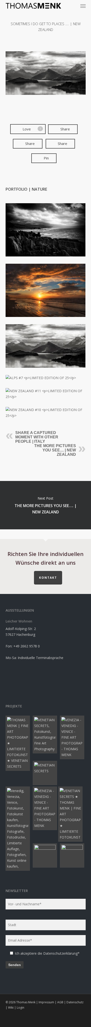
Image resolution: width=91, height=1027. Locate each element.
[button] (83, 5)
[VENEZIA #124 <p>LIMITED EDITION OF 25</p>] (18, 829)
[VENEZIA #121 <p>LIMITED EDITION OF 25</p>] (71, 814)
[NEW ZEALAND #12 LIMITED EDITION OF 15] (46, 346)
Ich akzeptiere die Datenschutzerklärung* (47, 953)
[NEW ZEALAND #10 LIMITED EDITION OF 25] (46, 413)
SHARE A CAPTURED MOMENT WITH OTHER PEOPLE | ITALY (36, 437)
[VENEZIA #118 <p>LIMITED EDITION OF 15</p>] (73, 737)
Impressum (46, 1002)
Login (20, 1007)
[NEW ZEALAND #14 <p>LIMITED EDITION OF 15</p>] (73, 855)
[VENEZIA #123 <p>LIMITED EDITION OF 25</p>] (45, 773)
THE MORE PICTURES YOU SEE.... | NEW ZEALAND (55, 450)
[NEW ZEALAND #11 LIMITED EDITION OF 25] (46, 394)
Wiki (11, 1007)
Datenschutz (74, 1002)
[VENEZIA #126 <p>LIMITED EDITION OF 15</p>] (18, 743)
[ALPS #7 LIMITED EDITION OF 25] (46, 378)
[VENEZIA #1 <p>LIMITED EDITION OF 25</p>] (45, 855)
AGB (60, 1002)
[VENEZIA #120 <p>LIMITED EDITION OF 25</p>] (45, 808)
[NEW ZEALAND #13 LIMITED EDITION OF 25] (46, 290)
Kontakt (48, 578)
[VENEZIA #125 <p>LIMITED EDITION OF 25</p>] (45, 734)
